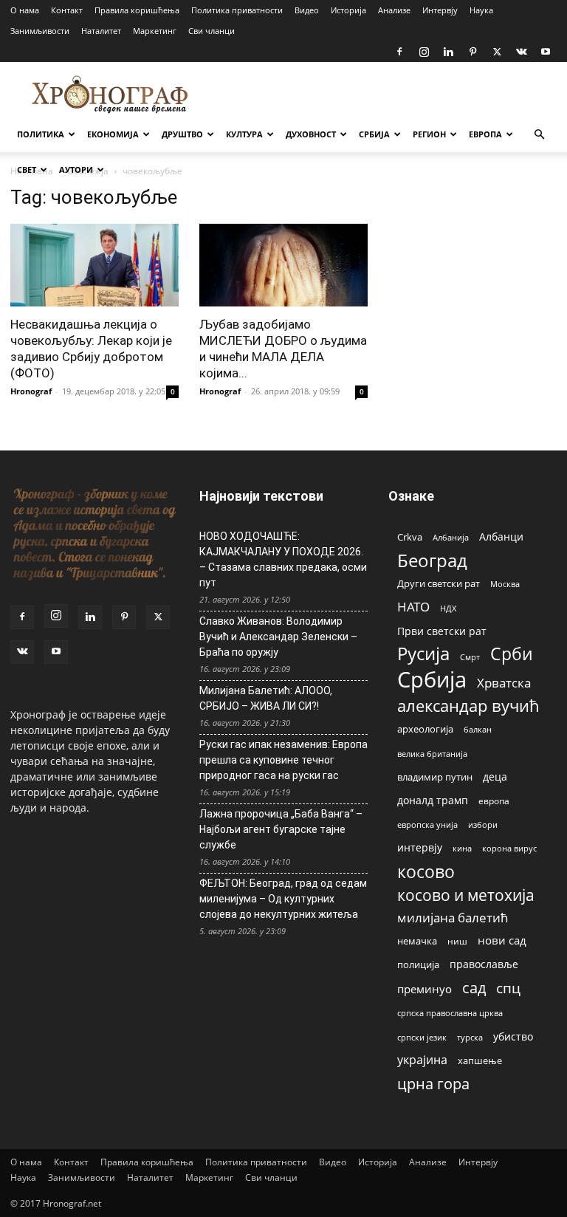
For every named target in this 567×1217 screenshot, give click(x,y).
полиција (418, 964)
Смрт (470, 656)
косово (426, 872)
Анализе (394, 10)
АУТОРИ (76, 169)
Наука (481, 10)
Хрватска (504, 682)
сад (474, 987)
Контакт (67, 10)
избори (483, 824)
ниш (457, 941)
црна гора (433, 1083)
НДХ (448, 608)
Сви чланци (211, 30)
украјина (422, 1060)
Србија (432, 680)
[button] (539, 135)
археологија (425, 729)
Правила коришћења (136, 10)
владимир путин (434, 777)
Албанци (501, 536)
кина (462, 848)
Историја (348, 10)
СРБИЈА (374, 134)
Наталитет (101, 30)
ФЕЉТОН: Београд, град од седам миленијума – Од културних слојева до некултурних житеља (283, 898)
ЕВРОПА (485, 134)
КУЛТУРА (244, 134)
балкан (478, 729)
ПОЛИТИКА (40, 134)
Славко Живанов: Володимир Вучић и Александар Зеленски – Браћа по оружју (278, 636)
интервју (419, 847)
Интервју (440, 10)
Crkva (409, 537)
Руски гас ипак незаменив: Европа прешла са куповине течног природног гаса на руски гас (283, 759)
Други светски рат (438, 583)
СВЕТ (26, 169)
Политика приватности (237, 10)
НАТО (413, 606)
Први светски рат (442, 631)
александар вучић (468, 705)
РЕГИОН (429, 134)
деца (495, 776)
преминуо (424, 988)
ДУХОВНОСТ (311, 134)
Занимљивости (39, 30)
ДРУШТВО (182, 134)
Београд (432, 560)
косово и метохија (466, 894)
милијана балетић (452, 917)
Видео (307, 10)
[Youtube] (546, 51)
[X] (497, 51)
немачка (417, 940)
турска (470, 1037)
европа (493, 800)
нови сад (502, 940)
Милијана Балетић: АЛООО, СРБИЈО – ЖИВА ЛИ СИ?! (265, 698)
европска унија (427, 824)
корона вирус (509, 848)
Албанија (451, 537)
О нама (24, 10)
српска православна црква (450, 1013)
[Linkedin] (448, 51)
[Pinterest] (472, 51)
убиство (513, 1036)
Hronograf (31, 391)
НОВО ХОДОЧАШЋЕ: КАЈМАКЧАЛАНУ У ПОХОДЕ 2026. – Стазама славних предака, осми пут (283, 559)
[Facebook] (399, 51)
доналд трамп (432, 800)
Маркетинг (154, 30)
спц (508, 987)
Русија (423, 654)
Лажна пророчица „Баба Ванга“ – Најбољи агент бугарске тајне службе (280, 829)
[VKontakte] (521, 51)
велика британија (432, 753)
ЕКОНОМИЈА (113, 134)
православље (484, 964)
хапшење (480, 1060)
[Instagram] (424, 51)
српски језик (422, 1037)
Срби (511, 654)
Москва (505, 583)
